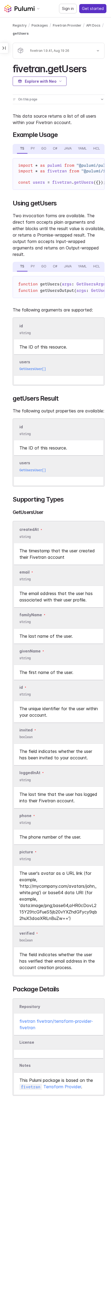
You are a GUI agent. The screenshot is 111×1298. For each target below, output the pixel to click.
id (21, 326)
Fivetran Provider (67, 25)
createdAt (29, 529)
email (24, 572)
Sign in (68, 8)
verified (26, 933)
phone (25, 815)
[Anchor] (91, 68)
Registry (20, 25)
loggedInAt (29, 773)
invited (26, 730)
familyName (30, 614)
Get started (93, 8)
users (24, 362)
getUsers (21, 33)
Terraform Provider (51, 1086)
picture (26, 852)
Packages (40, 25)
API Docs (93, 25)
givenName (30, 651)
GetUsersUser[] (32, 369)
